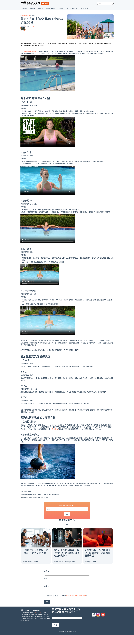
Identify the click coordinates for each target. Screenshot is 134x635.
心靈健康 (61, 8)
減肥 (67, 8)
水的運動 (27, 15)
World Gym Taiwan (39, 612)
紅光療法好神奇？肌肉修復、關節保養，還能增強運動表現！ (97, 553)
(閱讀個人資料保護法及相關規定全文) (76, 595)
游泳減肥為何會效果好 (28, 51)
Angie (32, 26)
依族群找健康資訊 (51, 8)
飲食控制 (55, 429)
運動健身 (32, 8)
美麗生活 (74, 8)
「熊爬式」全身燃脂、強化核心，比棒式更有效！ (35, 551)
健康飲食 (40, 8)
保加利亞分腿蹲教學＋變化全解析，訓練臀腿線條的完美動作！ (66, 553)
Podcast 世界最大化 (85, 8)
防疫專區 (24, 8)
